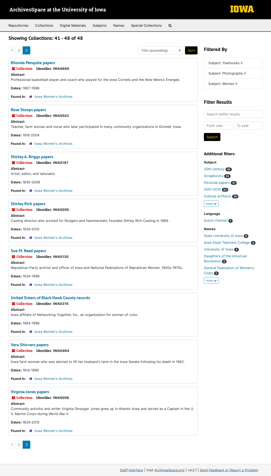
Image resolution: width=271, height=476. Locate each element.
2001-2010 (215, 189)
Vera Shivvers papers (29, 344)
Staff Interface (131, 470)
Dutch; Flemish (217, 220)
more (210, 203)
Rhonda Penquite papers (33, 62)
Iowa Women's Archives (53, 96)
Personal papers (219, 182)
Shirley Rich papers (28, 203)
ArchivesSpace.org (169, 470)
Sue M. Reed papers (28, 250)
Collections (44, 25)
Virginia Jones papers (30, 391)
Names (118, 25)
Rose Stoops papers (28, 109)
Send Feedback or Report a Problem (229, 470)
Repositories (18, 25)
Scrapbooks (216, 176)
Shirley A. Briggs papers (32, 156)
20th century (217, 169)
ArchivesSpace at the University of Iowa (58, 10)
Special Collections (146, 25)
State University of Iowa (225, 236)
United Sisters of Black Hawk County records (50, 297)
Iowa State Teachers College (229, 242)
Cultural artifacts (220, 196)
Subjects (99, 25)
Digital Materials (73, 25)
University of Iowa (220, 249)
